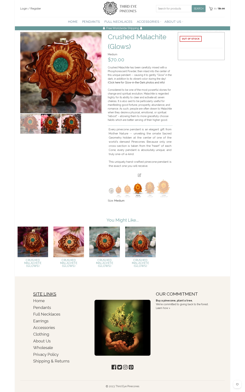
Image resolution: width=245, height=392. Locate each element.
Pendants (91, 21)
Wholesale (43, 347)
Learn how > (163, 308)
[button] (113, 367)
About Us (172, 21)
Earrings (40, 321)
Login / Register (30, 8)
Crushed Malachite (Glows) (33, 263)
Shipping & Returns (51, 361)
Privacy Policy (46, 354)
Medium (119, 200)
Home (73, 21)
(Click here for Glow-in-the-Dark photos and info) (136, 82)
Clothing (41, 334)
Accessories (148, 21)
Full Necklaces (118, 21)
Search (199, 8)
